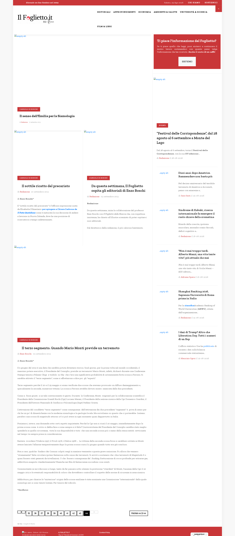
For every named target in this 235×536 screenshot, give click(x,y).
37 (42, 513)
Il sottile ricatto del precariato (46, 186)
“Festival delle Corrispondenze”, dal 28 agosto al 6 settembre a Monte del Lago (187, 138)
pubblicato (208, 346)
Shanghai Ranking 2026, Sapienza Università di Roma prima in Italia (196, 295)
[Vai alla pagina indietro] (23, 512)
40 (61, 513)
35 (29, 513)
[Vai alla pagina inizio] (19, 512)
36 (35, 513)
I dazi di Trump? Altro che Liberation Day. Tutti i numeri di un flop (197, 336)
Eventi (162, 125)
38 (48, 513)
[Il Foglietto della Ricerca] (35, 19)
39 (54, 513)
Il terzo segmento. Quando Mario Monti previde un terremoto (71, 348)
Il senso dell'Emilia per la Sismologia (47, 116)
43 (80, 513)
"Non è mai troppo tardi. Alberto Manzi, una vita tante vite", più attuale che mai (196, 254)
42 (73, 513)
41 (67, 513)
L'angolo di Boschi (29, 109)
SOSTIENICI (187, 61)
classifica (189, 305)
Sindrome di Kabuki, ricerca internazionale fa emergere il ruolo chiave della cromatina (196, 214)
